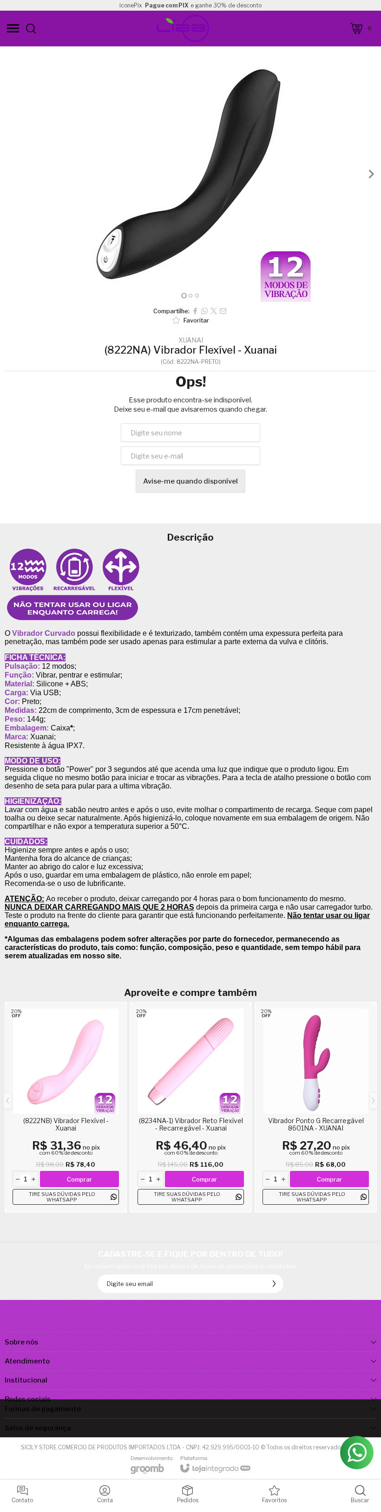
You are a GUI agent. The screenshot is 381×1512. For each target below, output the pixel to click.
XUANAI (190, 340)
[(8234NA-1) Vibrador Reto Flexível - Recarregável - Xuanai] (190, 1107)
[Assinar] (274, 1283)
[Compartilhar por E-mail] (223, 311)
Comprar (79, 1179)
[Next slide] (370, 174)
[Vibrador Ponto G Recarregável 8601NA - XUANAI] (315, 1107)
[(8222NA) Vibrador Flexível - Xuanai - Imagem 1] (190, 174)
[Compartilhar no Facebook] (195, 311)
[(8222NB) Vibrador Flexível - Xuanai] (65, 1107)
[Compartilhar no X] (213, 311)
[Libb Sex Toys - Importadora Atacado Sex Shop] (183, 28)
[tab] (183, 295)
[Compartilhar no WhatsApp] (204, 311)
